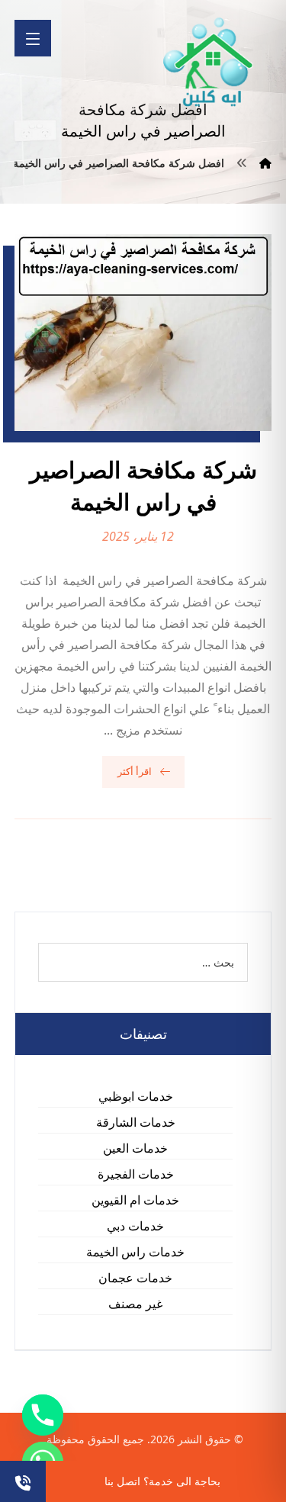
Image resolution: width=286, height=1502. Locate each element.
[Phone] (42, 1415)
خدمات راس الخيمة (135, 1251)
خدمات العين (135, 1148)
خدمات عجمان (135, 1277)
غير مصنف (135, 1303)
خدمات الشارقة (135, 1122)
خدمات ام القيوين (135, 1200)
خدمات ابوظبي (135, 1096)
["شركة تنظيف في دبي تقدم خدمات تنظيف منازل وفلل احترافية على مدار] (209, 62)
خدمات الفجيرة (136, 1174)
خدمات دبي (135, 1225)
